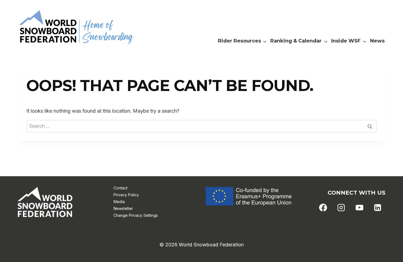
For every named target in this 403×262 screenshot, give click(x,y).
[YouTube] (359, 207)
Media (119, 201)
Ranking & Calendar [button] (296, 41)
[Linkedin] (377, 207)
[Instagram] (341, 207)
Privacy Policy (126, 194)
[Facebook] (323, 207)
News (377, 41)
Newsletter (123, 208)
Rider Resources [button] (239, 41)
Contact (120, 188)
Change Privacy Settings (135, 215)
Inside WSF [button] (346, 41)
